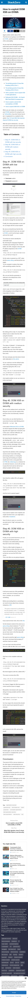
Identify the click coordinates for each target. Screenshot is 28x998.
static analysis (16, 967)
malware (10, 957)
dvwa (22, 807)
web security (17, 814)
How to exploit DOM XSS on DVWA (15, 106)
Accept (14, 992)
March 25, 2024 (14, 860)
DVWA (6, 39)
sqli (3, 967)
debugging (4, 949)
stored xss (4, 970)
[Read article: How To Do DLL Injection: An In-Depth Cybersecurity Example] (6, 873)
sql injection (8, 967)
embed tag (13, 462)
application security (11, 805)
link (23, 620)
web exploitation (8, 814)
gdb (10, 954)
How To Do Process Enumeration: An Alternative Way (17, 865)
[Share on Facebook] (10, 31)
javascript (6, 809)
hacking (15, 954)
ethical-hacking (5, 951)
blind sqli (15, 938)
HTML (5, 462)
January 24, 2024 (14, 885)
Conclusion (9, 156)
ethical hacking (14, 951)
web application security (10, 812)
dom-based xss (15, 807)
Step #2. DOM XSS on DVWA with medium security (12, 146)
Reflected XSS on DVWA (17, 426)
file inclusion (5, 954)
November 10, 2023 (15, 893)
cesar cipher (5, 943)
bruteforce (14, 941)
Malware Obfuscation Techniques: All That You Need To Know (16, 857)
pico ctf (17, 962)
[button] (25, 978)
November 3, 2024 (15, 852)
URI (10, 605)
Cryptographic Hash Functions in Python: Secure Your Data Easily (16, 849)
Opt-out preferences (10, 996)
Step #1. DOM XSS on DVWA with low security (13, 141)
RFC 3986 (8, 617)
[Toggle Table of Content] (22, 137)
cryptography (5, 946)
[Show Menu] (2, 2)
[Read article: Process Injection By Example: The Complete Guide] (6, 881)
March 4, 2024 (14, 868)
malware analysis (18, 957)
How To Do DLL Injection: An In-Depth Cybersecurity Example (17, 873)
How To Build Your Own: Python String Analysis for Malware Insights (17, 890)
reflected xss (5, 965)
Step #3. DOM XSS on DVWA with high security (13, 152)
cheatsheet (12, 516)
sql (21, 965)
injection (21, 954)
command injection (14, 943)
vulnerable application (15, 809)
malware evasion (5, 959)
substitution (11, 970)
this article (16, 359)
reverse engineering (14, 965)
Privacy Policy (18, 996)
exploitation (22, 951)
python (22, 962)
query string (10, 260)
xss (22, 814)
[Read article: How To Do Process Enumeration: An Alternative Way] (6, 865)
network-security (15, 959)
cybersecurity (7, 807)
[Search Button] (26, 2)
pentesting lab (5, 962)
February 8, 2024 (14, 876)
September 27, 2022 (7, 15)
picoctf (11, 962)
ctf (10, 946)
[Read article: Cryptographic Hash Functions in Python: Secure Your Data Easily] (6, 849)
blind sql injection (6, 941)
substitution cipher (20, 970)
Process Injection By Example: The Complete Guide (16, 881)
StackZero (14, 2)
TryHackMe (8, 114)
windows (21, 975)
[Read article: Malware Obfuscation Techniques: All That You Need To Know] (6, 857)
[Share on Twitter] (16, 31)
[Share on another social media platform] (22, 31)
